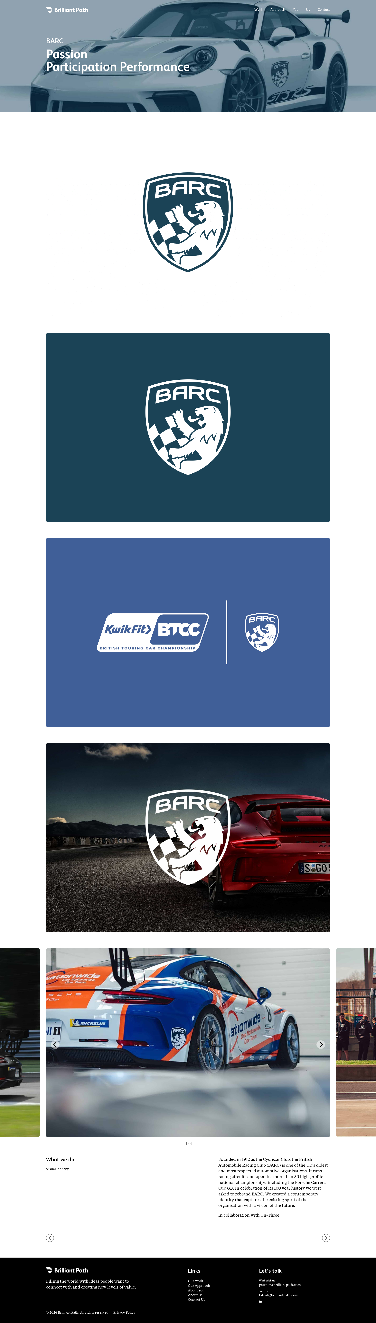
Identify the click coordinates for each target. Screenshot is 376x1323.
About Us (195, 1295)
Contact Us (196, 1299)
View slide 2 (189, 1144)
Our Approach (199, 1286)
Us (308, 10)
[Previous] (55, 1044)
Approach (277, 10)
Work (258, 10)
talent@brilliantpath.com (278, 1295)
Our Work (195, 1281)
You (295, 10)
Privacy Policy (124, 1312)
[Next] (320, 1044)
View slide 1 (189, 1144)
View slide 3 (189, 1144)
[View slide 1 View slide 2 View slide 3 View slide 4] (188, 1044)
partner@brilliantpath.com (280, 1285)
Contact (324, 10)
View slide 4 (189, 1144)
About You (196, 1290)
